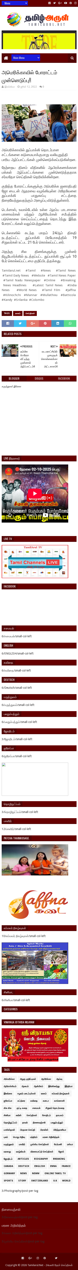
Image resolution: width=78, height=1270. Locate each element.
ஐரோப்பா (8, 1100)
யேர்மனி (58, 1144)
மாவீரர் (22, 1144)
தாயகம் (59, 1115)
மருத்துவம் (9, 1144)
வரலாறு (7, 1151)
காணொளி (59, 1100)
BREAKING (59, 1159)
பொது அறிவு (19, 1137)
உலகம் (17, 313)
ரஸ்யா (70, 1144)
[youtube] (65, 3)
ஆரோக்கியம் (10, 1086)
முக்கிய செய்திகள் (39, 1144)
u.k (55, 1180)
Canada (8, 1166)
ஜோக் (61, 1151)
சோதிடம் (46, 1115)
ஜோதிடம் (8, 1159)
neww (35, 1173)
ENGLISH (39, 1166)
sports (8, 1180)
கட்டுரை (21, 1100)
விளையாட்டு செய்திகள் (42, 1151)
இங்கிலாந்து (53, 1086)
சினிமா (7, 1115)
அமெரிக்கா (9, 1079)
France (66, 1166)
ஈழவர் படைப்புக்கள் (26, 1093)
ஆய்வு (59, 1079)
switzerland (39, 1180)
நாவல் (25, 1122)
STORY (22, 1180)
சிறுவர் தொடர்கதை (55, 1108)
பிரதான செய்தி (27, 1130)
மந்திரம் (33, 1137)
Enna (53, 1166)
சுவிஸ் (18, 1115)
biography (41, 1159)
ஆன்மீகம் (38, 1086)
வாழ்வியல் (20, 1151)
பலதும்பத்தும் (57, 1122)
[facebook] (50, 3)
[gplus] (60, 3)
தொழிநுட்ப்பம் (10, 1122)
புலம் (6, 1137)
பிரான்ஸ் (44, 1130)
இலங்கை (8, 1093)
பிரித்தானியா (59, 1130)
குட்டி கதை (22, 1108)
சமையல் (36, 1108)
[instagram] (75, 3)
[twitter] (54, 3)
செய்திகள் (30, 313)
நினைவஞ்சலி (39, 1122)
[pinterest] (71, 3)
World (66, 1180)
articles (23, 1159)
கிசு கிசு (7, 1108)
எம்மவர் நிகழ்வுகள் (60, 1093)
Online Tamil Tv (55, 1173)
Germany (9, 1173)
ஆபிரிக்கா (46, 1079)
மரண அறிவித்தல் (51, 1137)
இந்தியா (69, 1086)
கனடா (46, 1100)
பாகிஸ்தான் (9, 1130)
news (23, 1173)
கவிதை (34, 1100)
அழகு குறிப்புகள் (28, 1079)
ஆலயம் (25, 1086)
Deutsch (23, 1166)
